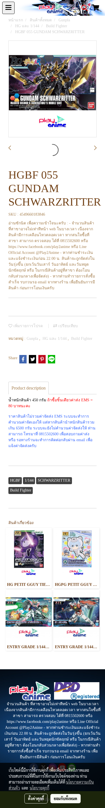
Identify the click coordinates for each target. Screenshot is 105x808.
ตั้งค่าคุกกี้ (36, 798)
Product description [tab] (28, 388)
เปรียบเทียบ (67, 326)
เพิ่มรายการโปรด (27, 326)
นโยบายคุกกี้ (39, 787)
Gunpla (33, 338)
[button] (82, 8)
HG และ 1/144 (55, 338)
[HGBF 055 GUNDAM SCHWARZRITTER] (52, 89)
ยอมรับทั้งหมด (65, 798)
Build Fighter (81, 338)
